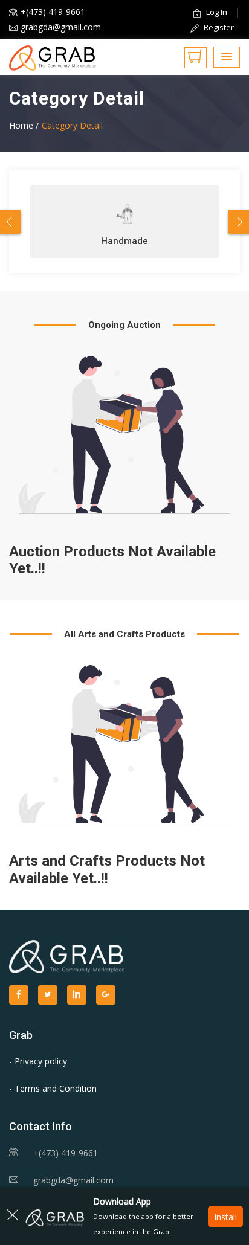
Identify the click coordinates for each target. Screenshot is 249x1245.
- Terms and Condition (53, 1088)
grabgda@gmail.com (61, 27)
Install (225, 1216)
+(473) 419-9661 (53, 12)
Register (218, 27)
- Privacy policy (38, 1061)
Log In (216, 12)
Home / (24, 125)
